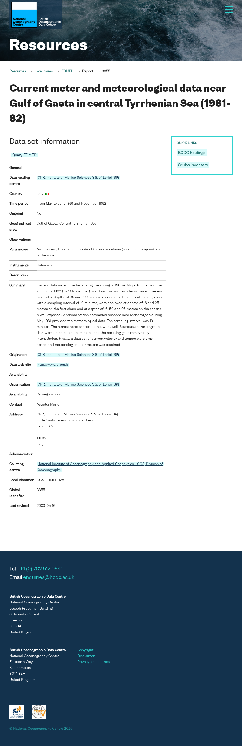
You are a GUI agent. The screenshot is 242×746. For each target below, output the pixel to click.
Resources (17, 71)
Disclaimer (86, 656)
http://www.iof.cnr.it (53, 364)
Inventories (44, 71)
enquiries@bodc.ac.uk (48, 577)
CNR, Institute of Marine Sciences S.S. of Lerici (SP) (78, 177)
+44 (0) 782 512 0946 (40, 569)
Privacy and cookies (94, 662)
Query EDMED (24, 155)
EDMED (67, 71)
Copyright (85, 650)
